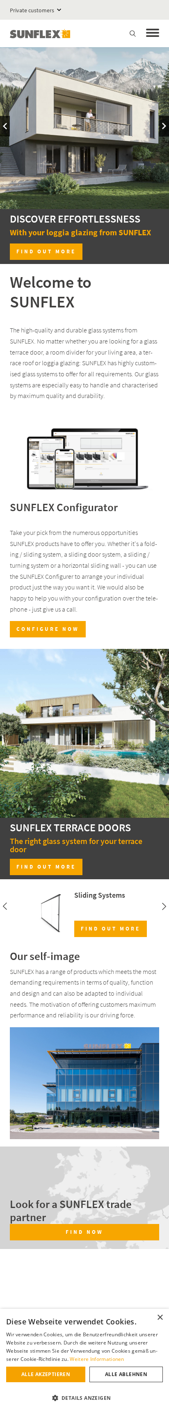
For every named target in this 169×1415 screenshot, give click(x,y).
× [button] (160, 1318)
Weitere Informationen (97, 1359)
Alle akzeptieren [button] (45, 1374)
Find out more (46, 251)
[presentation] (5, 126)
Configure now (47, 629)
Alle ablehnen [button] (126, 1374)
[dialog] (84, 1362)
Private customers (32, 10)
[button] (84, 1398)
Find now (84, 1231)
